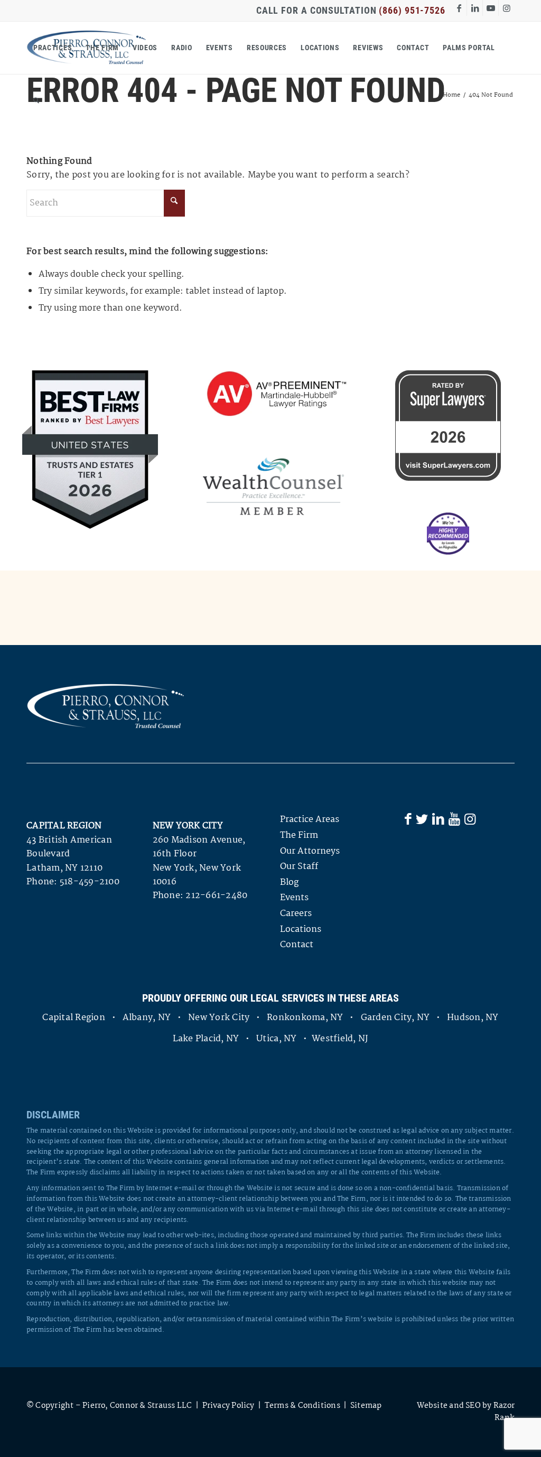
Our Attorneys (310, 851)
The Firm (299, 835)
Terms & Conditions (302, 1405)
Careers (296, 914)
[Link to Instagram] (507, 8)
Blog (289, 882)
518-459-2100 (89, 882)
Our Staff (299, 867)
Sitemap (366, 1405)
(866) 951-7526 (412, 10)
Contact (296, 945)
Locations (300, 929)
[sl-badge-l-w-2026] (448, 425)
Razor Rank (504, 1411)
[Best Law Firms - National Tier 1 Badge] (90, 449)
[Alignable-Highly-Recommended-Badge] (448, 533)
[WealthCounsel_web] (273, 486)
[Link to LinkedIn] (474, 8)
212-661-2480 (216, 896)
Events (294, 898)
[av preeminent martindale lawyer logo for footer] (273, 394)
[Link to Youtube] (490, 8)
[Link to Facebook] (459, 8)
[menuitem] (52, 47)
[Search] (36, 100)
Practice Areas (309, 819)
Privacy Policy (228, 1405)
